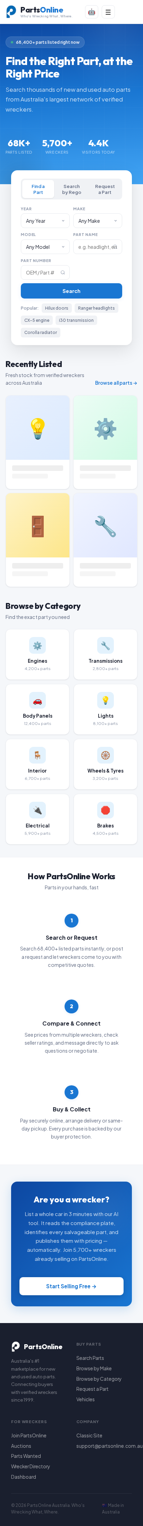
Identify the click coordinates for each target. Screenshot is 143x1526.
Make (79, 208)
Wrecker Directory (30, 1466)
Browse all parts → (116, 383)
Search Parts (90, 1358)
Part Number (36, 260)
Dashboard (23, 1477)
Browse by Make (94, 1368)
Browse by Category (98, 1379)
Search (71, 291)
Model (28, 234)
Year (26, 208)
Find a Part (38, 189)
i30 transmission (76, 320)
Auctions (21, 1446)
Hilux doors (56, 308)
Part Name (85, 234)
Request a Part (105, 189)
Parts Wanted (26, 1456)
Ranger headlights (96, 308)
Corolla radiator (40, 332)
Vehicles (85, 1399)
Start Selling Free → (71, 1286)
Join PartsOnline (29, 1435)
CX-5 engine (36, 320)
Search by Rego (71, 189)
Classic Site (89, 1435)
